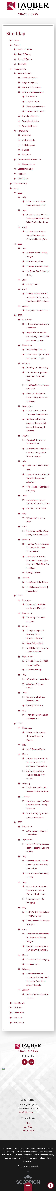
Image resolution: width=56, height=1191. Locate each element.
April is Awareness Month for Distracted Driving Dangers (37, 937)
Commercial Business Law (29, 159)
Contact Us (19, 1012)
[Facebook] (25, 1062)
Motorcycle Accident (35, 106)
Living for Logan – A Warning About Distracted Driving (35, 634)
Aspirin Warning (33, 669)
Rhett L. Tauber (25, 49)
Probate (22, 173)
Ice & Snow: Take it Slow (37, 582)
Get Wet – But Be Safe (36, 508)
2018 (20, 595)
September (27, 406)
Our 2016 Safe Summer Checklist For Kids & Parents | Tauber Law (36, 890)
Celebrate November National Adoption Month (35, 736)
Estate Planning (25, 168)
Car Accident (32, 96)
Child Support (28, 145)
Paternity (26, 154)
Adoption (26, 135)
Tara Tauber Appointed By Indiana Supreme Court (36, 376)
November (27, 345)
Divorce (25, 149)
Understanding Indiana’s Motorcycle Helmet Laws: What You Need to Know (37, 218)
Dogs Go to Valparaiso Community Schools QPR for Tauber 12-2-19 (37, 336)
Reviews (17, 1007)
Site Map (18, 1017)
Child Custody (28, 140)
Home (16, 40)
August (25, 435)
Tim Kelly (22, 64)
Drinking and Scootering (37, 367)
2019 (20, 315)
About (16, 45)
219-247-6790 (28, 14)
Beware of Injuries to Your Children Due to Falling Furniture (37, 805)
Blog (16, 188)
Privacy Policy (28, 1130)
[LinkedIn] (31, 1062)
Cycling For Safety (34, 705)
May (24, 513)
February (26, 539)
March (25, 754)
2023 (20, 192)
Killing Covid (32, 284)
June (24, 210)
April (24, 227)
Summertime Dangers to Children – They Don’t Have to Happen (37, 452)
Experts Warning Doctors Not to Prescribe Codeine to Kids (37, 847)
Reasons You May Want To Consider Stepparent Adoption (37, 478)
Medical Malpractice (31, 87)
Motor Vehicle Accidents (33, 92)
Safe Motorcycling (34, 261)
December (27, 319)
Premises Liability (30, 116)
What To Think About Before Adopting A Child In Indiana (37, 397)
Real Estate (23, 178)
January (25, 306)
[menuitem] (28, 1123)
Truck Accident (33, 101)
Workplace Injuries (30, 121)
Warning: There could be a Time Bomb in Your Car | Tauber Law (37, 864)
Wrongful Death (29, 126)
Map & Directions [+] (28, 1112)
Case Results (19, 1003)
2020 (20, 244)
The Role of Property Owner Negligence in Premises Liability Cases (37, 235)
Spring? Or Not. (33, 572)
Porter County (20, 183)
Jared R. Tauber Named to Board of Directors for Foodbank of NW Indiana (37, 297)
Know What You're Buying (37, 959)
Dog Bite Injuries (29, 82)
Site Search (19, 1022)
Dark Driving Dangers (35, 349)
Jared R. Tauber (25, 59)
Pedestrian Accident (35, 111)
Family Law (23, 130)
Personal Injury (25, 73)
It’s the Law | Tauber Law (37, 679)
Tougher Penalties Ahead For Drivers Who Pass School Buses (37, 548)
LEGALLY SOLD (32, 964)
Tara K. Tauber (24, 54)
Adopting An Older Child (37, 310)
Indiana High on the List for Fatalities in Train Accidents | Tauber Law (37, 762)
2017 (20, 723)
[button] (50, 1185)
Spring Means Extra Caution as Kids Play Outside (35, 775)
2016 (20, 822)
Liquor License (28, 164)
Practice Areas (20, 68)
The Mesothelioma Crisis (37, 266)
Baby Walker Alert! (34, 643)
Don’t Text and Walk (35, 749)
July (24, 197)
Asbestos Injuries (30, 77)
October (26, 363)
